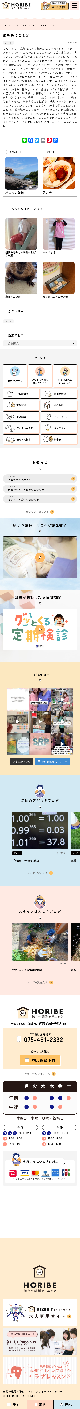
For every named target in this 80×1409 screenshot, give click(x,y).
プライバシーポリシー (49, 1391)
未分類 (8, 42)
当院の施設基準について (18, 1391)
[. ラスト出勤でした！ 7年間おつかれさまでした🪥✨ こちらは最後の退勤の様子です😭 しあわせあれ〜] (62, 699)
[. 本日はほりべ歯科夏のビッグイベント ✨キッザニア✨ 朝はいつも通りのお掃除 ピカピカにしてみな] (62, 722)
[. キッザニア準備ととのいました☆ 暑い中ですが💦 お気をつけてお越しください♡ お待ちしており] (40, 722)
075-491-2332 (43, 1039)
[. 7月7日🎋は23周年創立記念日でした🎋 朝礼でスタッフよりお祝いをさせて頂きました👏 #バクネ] (62, 744)
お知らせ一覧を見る (37, 511)
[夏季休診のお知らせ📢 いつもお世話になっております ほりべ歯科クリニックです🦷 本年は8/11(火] (18, 744)
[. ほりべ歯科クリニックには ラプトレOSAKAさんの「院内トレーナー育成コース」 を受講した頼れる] (40, 744)
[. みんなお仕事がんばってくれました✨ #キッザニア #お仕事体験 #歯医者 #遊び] (18, 722)
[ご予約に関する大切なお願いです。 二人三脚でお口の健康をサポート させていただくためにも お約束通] (18, 699)
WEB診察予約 (44, 1060)
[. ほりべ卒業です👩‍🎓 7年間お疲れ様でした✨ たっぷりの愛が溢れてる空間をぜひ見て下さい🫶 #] (40, 699)
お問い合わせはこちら (37, 1073)
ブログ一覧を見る (37, 873)
